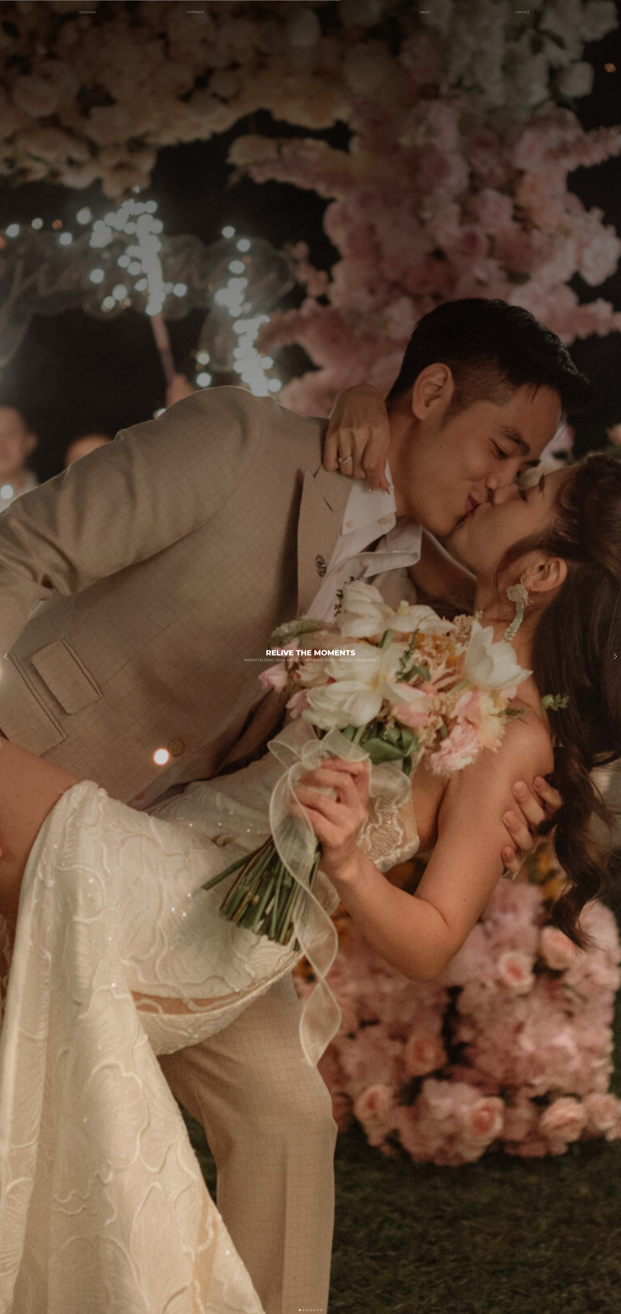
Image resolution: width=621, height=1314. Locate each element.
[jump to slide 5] (314, 1310)
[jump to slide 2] (303, 1310)
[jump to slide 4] (310, 1310)
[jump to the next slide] (615, 657)
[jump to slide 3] (307, 1310)
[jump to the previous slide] (6, 657)
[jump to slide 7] (321, 1310)
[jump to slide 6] (318, 1310)
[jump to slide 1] (300, 1310)
